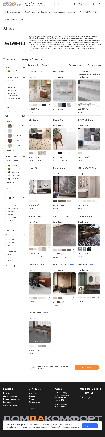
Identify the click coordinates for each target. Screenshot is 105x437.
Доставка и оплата (57, 12)
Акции (31, 399)
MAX (33, 5)
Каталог (6, 393)
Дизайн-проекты (32, 12)
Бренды (44, 12)
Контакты (71, 12)
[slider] (6, 116)
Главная (6, 19)
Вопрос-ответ (35, 402)
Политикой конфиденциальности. (65, 427)
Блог (31, 405)
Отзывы (32, 396)
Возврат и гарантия (11, 399)
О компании (34, 393)
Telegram (27, 5)
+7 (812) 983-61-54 (33, 3)
